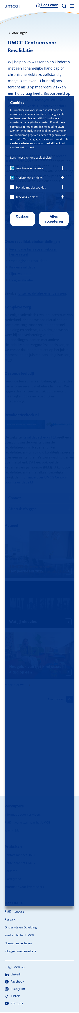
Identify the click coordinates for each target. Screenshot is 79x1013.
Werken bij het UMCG (19, 935)
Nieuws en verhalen (18, 943)
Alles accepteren (53, 219)
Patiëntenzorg (14, 911)
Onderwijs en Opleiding (21, 927)
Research (11, 919)
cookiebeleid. (44, 157)
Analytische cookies (29, 178)
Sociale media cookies (31, 187)
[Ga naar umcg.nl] (12, 6)
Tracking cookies (27, 197)
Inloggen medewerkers (20, 951)
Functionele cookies (29, 168)
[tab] (62, 168)
